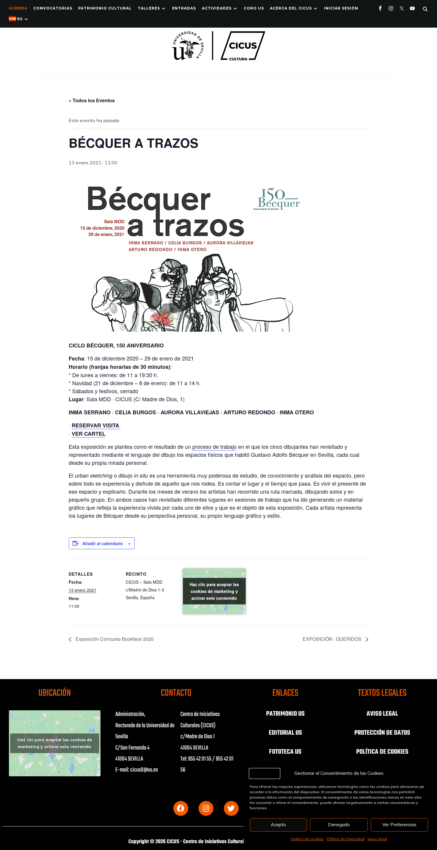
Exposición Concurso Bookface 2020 (114, 638)
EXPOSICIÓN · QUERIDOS (333, 638)
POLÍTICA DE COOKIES (382, 752)
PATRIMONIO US (285, 714)
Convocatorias (52, 8)
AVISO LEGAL (382, 714)
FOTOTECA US (285, 752)
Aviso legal (377, 839)
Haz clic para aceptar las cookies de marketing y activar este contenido (214, 591)
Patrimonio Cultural (105, 8)
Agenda (18, 8)
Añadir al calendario (102, 543)
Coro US (254, 8)
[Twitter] (231, 808)
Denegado (339, 824)
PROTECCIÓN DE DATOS (382, 733)
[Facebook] (180, 808)
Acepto (278, 824)
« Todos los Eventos (92, 100)
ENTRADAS (184, 8)
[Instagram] (206, 808)
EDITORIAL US (285, 733)
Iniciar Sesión (341, 8)
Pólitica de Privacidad (345, 839)
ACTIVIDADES (217, 8)
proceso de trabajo (214, 446)
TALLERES (149, 8)
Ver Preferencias (399, 824)
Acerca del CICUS (291, 8)
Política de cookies (307, 839)
